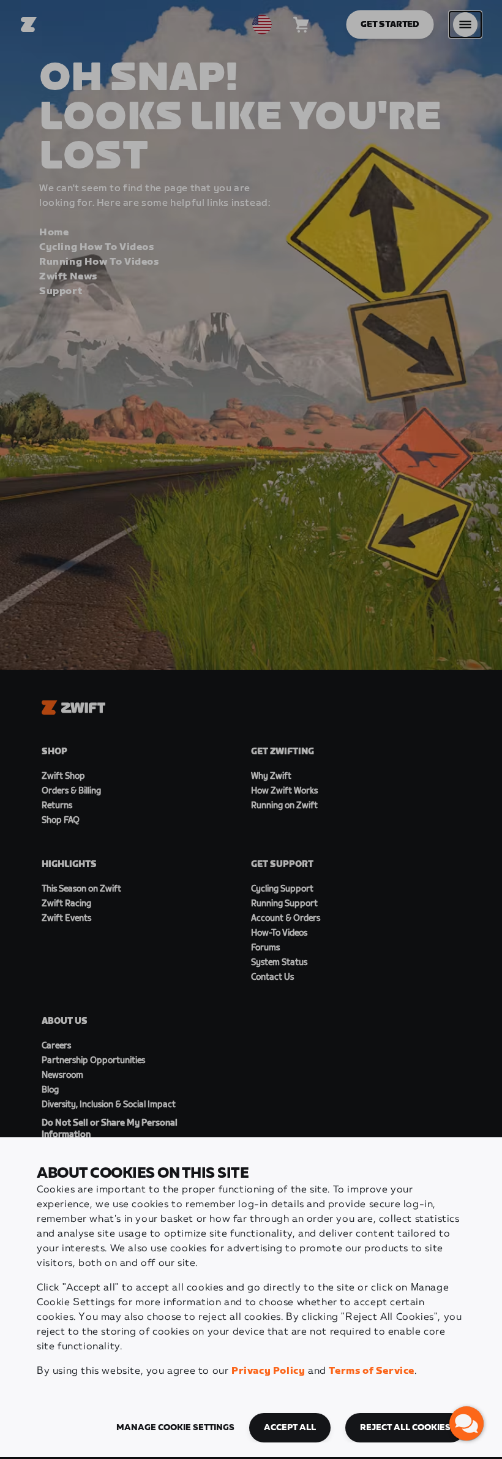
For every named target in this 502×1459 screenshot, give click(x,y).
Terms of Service (371, 1371)
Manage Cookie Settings (175, 1427)
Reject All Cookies (405, 1427)
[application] (466, 1423)
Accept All (290, 1427)
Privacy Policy (268, 1371)
